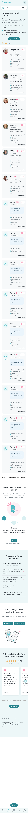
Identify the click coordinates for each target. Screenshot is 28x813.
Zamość (9, 725)
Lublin (4, 725)
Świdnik (4, 727)
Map (15, 805)
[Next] (25, 681)
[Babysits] (6, 2)
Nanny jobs (18, 719)
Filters (24, 8)
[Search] (3, 8)
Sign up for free (14, 39)
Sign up (14, 540)
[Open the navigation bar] (24, 2)
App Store (9, 623)
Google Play (20, 623)
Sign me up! (14, 706)
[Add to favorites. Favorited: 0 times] (23, 49)
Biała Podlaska (16, 725)
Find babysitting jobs (8, 719)
